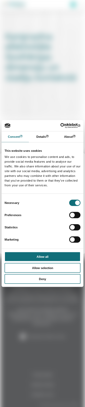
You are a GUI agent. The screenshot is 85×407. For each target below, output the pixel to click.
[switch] (74, 215)
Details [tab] (41, 136)
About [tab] (68, 136)
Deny (42, 279)
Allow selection (42, 267)
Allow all (42, 256)
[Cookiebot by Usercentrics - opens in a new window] (63, 125)
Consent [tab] (14, 136)
